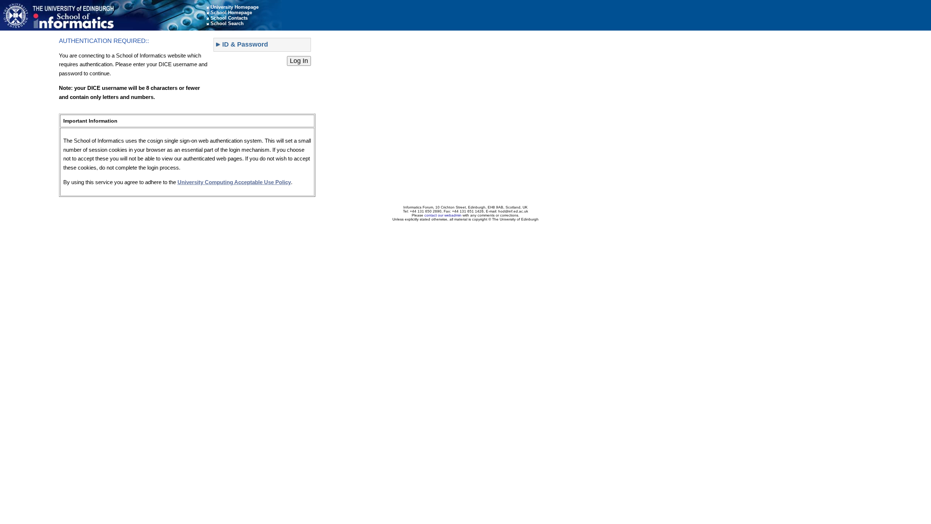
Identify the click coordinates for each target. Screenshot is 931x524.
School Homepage (231, 12)
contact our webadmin (442, 215)
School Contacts (229, 18)
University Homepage (235, 7)
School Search (227, 23)
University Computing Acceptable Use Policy (234, 182)
